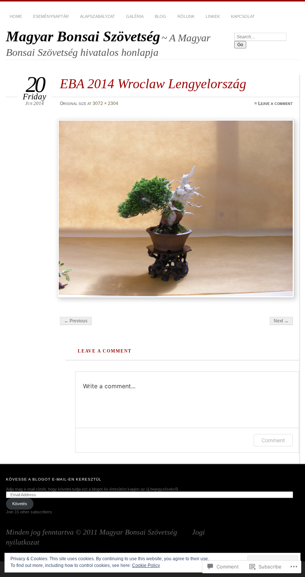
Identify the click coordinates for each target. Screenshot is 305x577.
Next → (281, 320)
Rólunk (186, 16)
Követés (19, 503)
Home (16, 16)
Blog (160, 16)
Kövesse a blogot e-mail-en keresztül (53, 479)
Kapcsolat (243, 16)
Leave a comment (275, 103)
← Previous (75, 320)
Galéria (135, 16)
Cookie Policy (146, 565)
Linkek (213, 16)
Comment (273, 440)
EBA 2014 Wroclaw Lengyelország (153, 83)
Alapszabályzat (97, 16)
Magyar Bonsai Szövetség (83, 36)
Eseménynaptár (51, 16)
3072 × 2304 (105, 103)
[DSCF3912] (176, 208)
